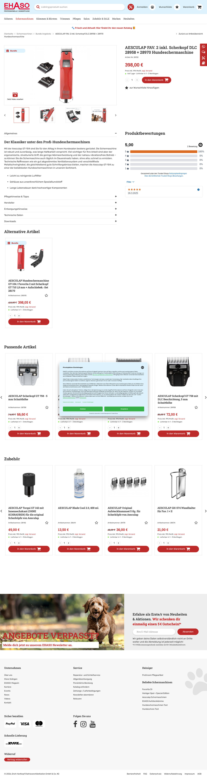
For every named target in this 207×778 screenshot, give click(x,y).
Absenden (188, 631)
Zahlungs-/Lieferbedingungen (86, 691)
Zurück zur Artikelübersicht (190, 34)
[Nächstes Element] (116, 115)
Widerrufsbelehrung (173, 774)
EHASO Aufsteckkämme (153, 701)
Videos (7, 699)
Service (77, 668)
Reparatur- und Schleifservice (86, 675)
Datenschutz (155, 774)
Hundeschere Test (150, 709)
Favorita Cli (147, 689)
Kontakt (7, 702)
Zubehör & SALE (101, 18)
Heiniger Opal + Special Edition (155, 693)
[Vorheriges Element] (5, 115)
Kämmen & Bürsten (46, 18)
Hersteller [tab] (9, 202)
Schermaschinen (25, 18)
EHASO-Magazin (11, 683)
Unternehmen (12, 668)
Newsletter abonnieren (83, 695)
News (6, 695)
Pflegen (77, 18)
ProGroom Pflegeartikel (152, 675)
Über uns (8, 675)
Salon (87, 18)
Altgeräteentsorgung (82, 679)
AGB (199, 774)
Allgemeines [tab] (10, 133)
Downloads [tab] (10, 221)
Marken (116, 18)
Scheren (8, 18)
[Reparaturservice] (131, 7)
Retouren (77, 699)
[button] (47, 295)
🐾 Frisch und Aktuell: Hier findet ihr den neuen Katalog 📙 (103, 28)
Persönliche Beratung (83, 683)
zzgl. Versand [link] (147, 71)
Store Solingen (10, 679)
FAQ (145, 774)
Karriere (7, 687)
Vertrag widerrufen (17, 759)
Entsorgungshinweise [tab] (15, 209)
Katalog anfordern (81, 687)
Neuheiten (128, 18)
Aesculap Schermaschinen (154, 697)
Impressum (190, 774)
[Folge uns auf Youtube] (94, 724)
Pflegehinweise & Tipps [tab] (16, 196)
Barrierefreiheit (134, 774)
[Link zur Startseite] (17, 6)
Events (7, 691)
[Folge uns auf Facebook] (76, 724)
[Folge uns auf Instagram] (84, 724)
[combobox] (79, 7)
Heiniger (147, 668)
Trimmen (65, 18)
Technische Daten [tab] (13, 215)
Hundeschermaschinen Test (155, 705)
